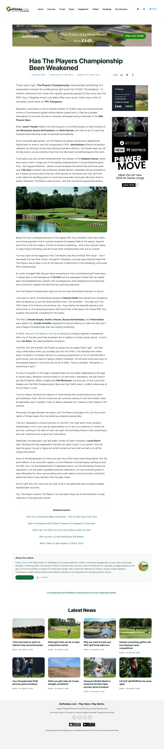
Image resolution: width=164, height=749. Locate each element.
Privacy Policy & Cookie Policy (108, 730)
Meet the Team (102, 708)
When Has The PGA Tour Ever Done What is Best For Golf (61, 530)
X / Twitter (43, 577)
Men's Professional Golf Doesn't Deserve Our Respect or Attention (61, 523)
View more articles (24, 577)
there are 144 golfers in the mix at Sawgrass (47, 333)
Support (59, 708)
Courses (51, 9)
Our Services (121, 9)
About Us (63, 712)
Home (40, 9)
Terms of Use (92, 730)
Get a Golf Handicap (83, 708)
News (71, 9)
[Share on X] (127, 75)
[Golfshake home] (17, 9)
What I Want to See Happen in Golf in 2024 (61, 543)
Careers (93, 708)
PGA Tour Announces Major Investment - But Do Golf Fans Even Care (61, 516)
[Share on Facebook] (133, 75)
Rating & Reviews (69, 708)
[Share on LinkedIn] (121, 75)
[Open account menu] (137, 9)
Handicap (107, 9)
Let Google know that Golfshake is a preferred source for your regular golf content (81, 593)
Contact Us (71, 712)
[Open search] (144, 9)
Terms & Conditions (82, 712)
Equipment (83, 9)
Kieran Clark (39, 75)
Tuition (95, 9)
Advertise (93, 712)
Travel (62, 9)
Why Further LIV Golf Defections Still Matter (61, 536)
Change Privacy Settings (105, 712)
